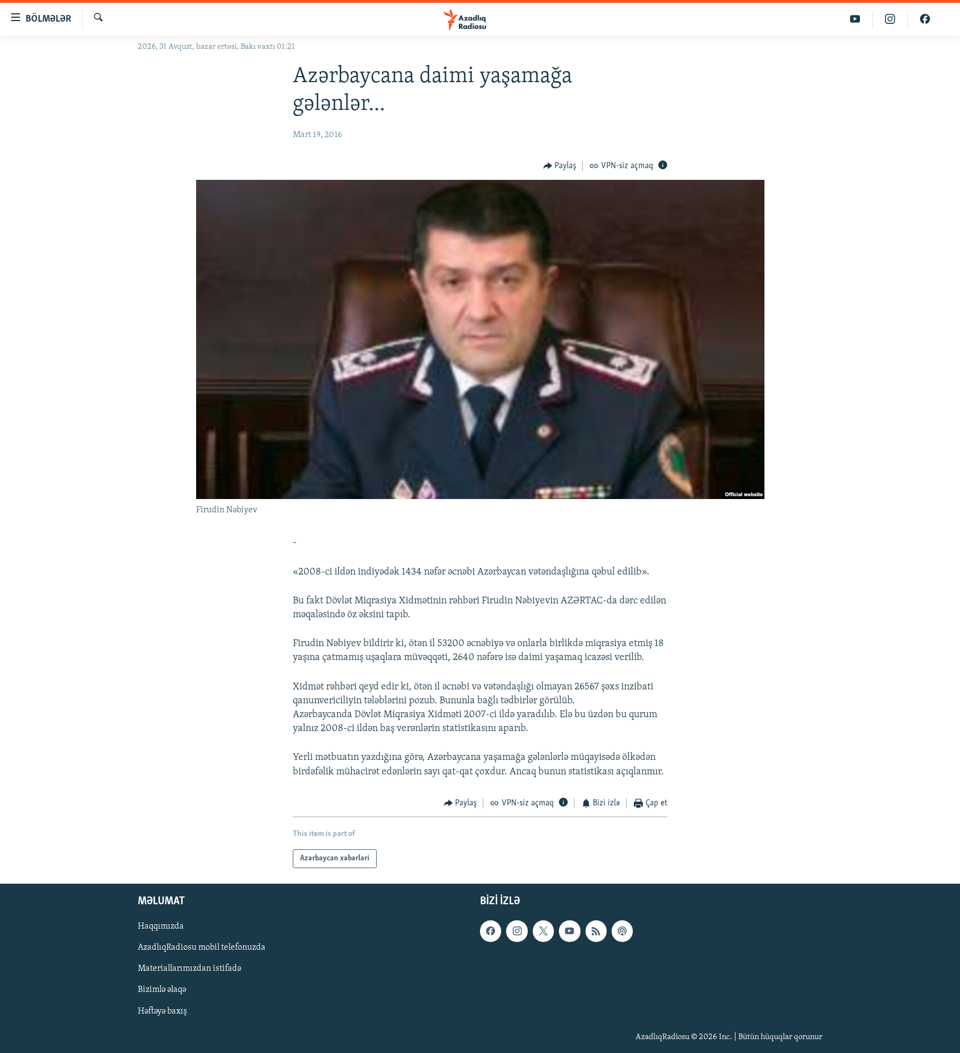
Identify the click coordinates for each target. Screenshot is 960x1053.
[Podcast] (622, 931)
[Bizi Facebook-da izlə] (925, 19)
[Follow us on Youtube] (569, 931)
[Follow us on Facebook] (490, 931)
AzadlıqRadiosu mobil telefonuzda (202, 948)
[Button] (560, 166)
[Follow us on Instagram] (516, 931)
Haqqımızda (161, 927)
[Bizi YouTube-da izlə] (855, 19)
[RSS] (596, 931)
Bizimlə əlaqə (162, 990)
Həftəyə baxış (162, 1011)
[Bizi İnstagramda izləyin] (890, 19)
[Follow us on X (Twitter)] (543, 931)
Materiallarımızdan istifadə (189, 969)
